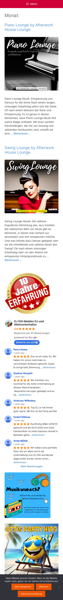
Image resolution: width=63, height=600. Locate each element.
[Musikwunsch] (27, 517)
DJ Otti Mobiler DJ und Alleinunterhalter (29, 323)
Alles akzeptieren (23, 586)
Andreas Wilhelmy (24, 400)
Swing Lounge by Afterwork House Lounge (29, 150)
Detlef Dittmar (21, 417)
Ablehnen (43, 586)
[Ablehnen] (59, 587)
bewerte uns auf (25, 342)
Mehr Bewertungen (32, 466)
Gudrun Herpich (23, 373)
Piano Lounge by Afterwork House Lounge (29, 27)
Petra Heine (20, 349)
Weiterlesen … (22, 133)
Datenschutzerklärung (31, 594)
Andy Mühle (20, 440)
